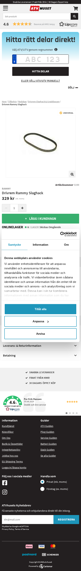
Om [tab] (66, 244)
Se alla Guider (48, 455)
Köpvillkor (8, 432)
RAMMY (6, 188)
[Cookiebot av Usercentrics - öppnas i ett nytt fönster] (60, 234)
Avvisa (40, 333)
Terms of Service (22, 529)
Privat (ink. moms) (57, 481)
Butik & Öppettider (12, 444)
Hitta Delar (40, 71)
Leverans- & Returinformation (22, 345)
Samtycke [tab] (14, 244)
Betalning (9, 355)
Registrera (66, 519)
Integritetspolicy (11, 449)
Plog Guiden (47, 432)
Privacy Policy (8, 529)
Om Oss (6, 438)
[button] (40, 24)
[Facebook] (20, 483)
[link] (40, 403)
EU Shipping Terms (12, 461)
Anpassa (38, 321)
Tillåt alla (40, 308)
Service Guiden (48, 438)
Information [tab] (40, 244)
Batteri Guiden (48, 444)
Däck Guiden (47, 449)
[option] (41, 142)
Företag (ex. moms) (57, 489)
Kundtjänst (8, 426)
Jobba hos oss (10, 455)
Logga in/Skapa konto (14, 467)
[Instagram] (20, 492)
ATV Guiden (46, 426)
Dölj (71, 88)
